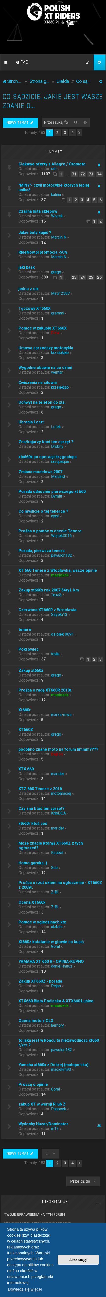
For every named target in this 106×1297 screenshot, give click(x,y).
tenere (24, 629)
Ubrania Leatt (31, 422)
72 (82, 174)
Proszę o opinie (33, 1084)
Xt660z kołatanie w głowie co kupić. (51, 941)
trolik (55, 654)
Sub (54, 867)
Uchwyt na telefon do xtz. (42, 402)
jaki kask (26, 267)
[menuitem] (22, 62)
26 (99, 277)
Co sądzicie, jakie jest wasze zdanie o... (53, 101)
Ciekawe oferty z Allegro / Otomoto (52, 164)
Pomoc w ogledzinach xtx (42, 922)
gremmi (57, 313)
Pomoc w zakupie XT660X (42, 328)
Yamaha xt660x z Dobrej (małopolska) (53, 1064)
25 (91, 277)
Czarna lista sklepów (37, 211)
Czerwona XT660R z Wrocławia (47, 609)
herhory (57, 1025)
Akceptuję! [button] (78, 1260)
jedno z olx (28, 288)
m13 (55, 1128)
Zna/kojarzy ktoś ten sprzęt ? (45, 441)
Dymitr (56, 496)
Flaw (55, 332)
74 (99, 174)
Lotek (56, 426)
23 (74, 277)
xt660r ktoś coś (32, 823)
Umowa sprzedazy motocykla (45, 348)
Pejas (56, 986)
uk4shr (57, 926)
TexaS (56, 594)
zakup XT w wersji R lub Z (42, 1104)
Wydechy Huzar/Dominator (43, 1124)
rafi (53, 168)
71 (74, 174)
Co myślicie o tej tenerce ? (43, 511)
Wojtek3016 (61, 535)
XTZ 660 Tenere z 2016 (40, 788)
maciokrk (60, 575)
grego (56, 272)
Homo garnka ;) (32, 863)
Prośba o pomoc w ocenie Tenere (50, 531)
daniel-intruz (61, 966)
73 (91, 174)
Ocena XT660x (31, 902)
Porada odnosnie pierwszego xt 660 (52, 491)
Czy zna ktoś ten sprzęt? (41, 808)
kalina (56, 194)
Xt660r (24, 710)
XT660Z (25, 729)
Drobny (57, 446)
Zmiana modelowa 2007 (40, 471)
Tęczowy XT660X (34, 308)
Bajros (57, 754)
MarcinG (58, 476)
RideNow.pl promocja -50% (43, 252)
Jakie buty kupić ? (34, 232)
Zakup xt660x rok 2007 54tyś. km (48, 590)
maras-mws (61, 714)
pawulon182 (61, 555)
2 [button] (57, 132)
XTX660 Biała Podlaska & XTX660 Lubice (55, 1001)
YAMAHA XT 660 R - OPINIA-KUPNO (51, 961)
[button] (79, 132)
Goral (55, 946)
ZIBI (54, 892)
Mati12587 (60, 293)
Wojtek (57, 216)
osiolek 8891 (62, 634)
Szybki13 (59, 614)
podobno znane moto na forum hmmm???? (58, 749)
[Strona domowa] (53, 14)
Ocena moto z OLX (35, 1020)
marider (57, 773)
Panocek (58, 1109)
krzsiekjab (60, 352)
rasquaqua (60, 461)
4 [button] (72, 132)
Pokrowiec (28, 649)
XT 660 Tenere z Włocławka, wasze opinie (57, 570)
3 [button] (65, 132)
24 (82, 277)
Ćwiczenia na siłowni (37, 382)
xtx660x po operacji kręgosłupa (47, 456)
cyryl (55, 516)
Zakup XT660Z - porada (40, 981)
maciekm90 (61, 1069)
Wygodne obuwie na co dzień (45, 367)
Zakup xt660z (30, 670)
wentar (57, 372)
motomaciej (61, 793)
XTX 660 (26, 769)
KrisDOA (58, 813)
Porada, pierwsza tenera (41, 550)
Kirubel (57, 852)
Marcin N (58, 237)
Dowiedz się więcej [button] (25, 1289)
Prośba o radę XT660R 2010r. (45, 690)
